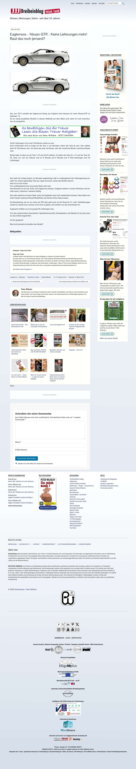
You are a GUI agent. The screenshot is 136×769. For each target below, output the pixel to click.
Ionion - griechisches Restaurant (28, 751)
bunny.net (83, 736)
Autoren (94, 3)
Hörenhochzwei (101, 751)
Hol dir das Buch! (113, 94)
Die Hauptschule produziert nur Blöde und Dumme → (74, 281)
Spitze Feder (74, 510)
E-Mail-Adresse (21, 450)
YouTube (101, 3)
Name (18, 442)
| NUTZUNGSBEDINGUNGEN (66, 544)
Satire (72, 503)
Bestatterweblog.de (56, 751)
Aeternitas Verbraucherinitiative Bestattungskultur (68, 689)
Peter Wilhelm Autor (90, 751)
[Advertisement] (50, 105)
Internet (72, 497)
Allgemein (73, 481)
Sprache (73, 515)
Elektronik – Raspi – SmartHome (82, 486)
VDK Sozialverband (96, 644)
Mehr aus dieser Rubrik (109, 338)
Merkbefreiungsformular (109, 486)
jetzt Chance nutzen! (47, 508)
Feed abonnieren (106, 488)
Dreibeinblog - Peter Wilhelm (26, 589)
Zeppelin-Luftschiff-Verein (80, 644)
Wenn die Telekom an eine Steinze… (21, 481)
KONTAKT (36, 544)
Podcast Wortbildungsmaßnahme (117, 751)
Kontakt (87, 3)
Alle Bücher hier (112, 97)
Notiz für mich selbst (77, 499)
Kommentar (20, 420)
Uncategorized (75, 521)
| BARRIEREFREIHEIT (47, 544)
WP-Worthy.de (78, 751)
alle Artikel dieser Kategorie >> (22, 269)
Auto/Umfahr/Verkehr (78, 484)
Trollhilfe (103, 481)
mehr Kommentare (15, 506)
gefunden (73, 490)
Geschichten (74, 492)
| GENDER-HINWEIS (83, 544)
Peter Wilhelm (26, 289)
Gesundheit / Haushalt (78, 495)
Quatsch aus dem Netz (78, 501)
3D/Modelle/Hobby (77, 479)
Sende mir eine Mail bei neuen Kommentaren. (35, 463)
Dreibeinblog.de (44, 751)
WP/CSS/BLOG (75, 526)
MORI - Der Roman (68, 751)
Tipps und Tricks (76, 517)
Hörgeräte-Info (13, 751)
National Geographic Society (54, 644)
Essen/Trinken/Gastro (78, 488)
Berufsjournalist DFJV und (65, 681)
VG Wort (67, 644)
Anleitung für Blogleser (108, 479)
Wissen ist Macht (76, 523)
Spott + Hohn (74, 512)
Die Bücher (79, 3)
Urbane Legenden (107, 484)
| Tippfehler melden (33, 277)
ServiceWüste (75, 506)
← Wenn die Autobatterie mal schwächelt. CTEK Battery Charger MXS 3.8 (26, 281)
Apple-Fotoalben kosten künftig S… (21, 497)
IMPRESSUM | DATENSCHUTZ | (20, 544)
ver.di (77, 681)
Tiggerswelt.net (72, 736)
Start (72, 3)
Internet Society (38, 644)
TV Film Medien (75, 519)
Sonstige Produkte (76, 508)
